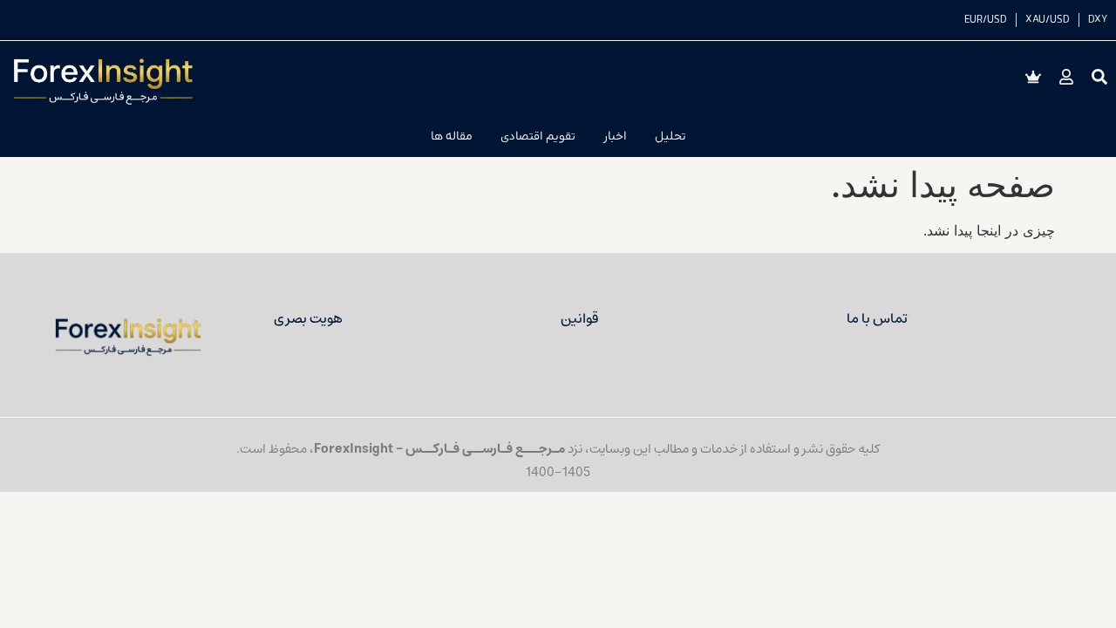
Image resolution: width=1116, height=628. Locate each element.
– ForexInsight (359, 449)
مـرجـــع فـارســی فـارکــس (485, 449)
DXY (1097, 20)
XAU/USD (1047, 20)
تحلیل (670, 136)
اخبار (615, 136)
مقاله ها (452, 136)
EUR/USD (985, 20)
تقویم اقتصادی (537, 136)
